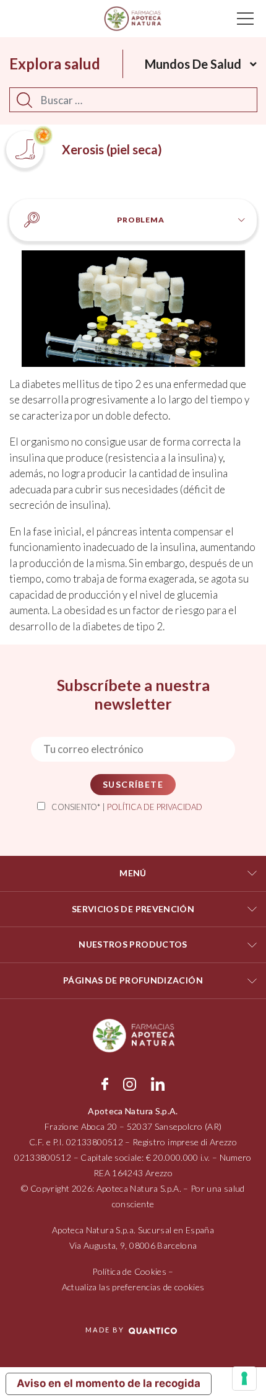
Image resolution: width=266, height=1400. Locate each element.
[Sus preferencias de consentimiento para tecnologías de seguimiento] (244, 1378)
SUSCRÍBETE (133, 784)
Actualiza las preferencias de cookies (133, 1287)
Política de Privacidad (154, 807)
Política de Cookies (129, 1271)
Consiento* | (126, 807)
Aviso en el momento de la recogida (108, 1383)
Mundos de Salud (193, 64)
